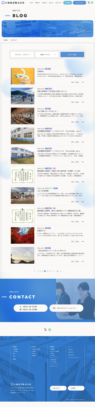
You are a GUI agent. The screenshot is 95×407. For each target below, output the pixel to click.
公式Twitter (71, 355)
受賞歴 (14, 359)
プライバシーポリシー (73, 357)
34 (57, 271)
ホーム (70, 346)
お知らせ (51, 2)
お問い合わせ (79, 2)
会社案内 (44, 2)
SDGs (14, 356)
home (31, 2)
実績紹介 (37, 2)
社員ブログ (58, 2)
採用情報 (67, 2)
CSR (14, 353)
